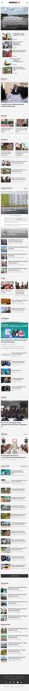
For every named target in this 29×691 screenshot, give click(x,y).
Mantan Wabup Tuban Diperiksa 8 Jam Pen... (19, 51)
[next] (26, 18)
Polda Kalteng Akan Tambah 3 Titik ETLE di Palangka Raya (18, 309)
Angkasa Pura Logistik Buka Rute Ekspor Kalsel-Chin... (17, 588)
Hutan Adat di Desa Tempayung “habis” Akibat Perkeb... (16, 657)
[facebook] (6, 682)
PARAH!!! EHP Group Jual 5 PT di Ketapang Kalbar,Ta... (13, 209)
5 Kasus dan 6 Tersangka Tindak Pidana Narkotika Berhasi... (21, 130)
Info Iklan (7, 678)
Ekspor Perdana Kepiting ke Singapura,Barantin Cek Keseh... (18, 540)
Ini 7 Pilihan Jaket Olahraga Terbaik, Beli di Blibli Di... (17, 379)
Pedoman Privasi (14, 680)
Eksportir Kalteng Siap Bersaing (6, 291)
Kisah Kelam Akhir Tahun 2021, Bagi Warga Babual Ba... (17, 636)
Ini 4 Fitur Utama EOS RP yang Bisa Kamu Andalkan (18, 387)
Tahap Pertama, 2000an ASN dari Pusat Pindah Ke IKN (12, 105)
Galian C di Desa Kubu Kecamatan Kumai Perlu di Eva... (17, 595)
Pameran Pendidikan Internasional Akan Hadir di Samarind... (19, 301)
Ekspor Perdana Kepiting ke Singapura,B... (17, 43)
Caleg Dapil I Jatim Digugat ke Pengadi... (19, 34)
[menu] (2, 2)
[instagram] (14, 682)
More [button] (25, 188)
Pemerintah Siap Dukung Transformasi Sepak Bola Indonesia (13, 456)
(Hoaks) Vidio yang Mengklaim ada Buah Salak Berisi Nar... (18, 566)
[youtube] (17, 682)
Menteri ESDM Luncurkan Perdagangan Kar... (18, 60)
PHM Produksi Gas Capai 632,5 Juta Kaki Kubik (18, 247)
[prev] (2, 18)
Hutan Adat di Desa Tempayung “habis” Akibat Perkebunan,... (18, 523)
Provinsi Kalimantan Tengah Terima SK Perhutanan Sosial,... (20, 292)
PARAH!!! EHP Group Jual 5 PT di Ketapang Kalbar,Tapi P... (19, 549)
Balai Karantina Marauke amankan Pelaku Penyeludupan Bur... (19, 162)
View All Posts (23, 466)
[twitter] (10, 682)
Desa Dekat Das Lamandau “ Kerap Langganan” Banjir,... (17, 643)
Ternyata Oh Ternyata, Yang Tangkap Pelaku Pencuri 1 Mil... (6, 153)
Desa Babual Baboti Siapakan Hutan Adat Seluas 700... (17, 629)
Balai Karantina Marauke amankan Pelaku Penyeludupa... (17, 609)
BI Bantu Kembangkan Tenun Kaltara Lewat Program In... (18, 262)
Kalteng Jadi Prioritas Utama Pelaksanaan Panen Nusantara (18, 178)
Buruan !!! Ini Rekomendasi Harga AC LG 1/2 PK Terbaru (19, 353)
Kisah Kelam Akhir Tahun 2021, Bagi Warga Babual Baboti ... (18, 498)
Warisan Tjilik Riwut (16, 370)
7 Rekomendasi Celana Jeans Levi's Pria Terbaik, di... (17, 602)
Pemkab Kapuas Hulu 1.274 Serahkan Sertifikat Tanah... (15, 240)
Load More (14, 576)
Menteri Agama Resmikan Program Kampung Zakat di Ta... (17, 269)
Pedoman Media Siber (17, 678)
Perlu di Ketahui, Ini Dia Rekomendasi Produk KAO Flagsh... (14, 341)
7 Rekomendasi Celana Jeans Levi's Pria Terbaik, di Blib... (18, 362)
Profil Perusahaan (10, 676)
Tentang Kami (20, 676)
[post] (14, 18)
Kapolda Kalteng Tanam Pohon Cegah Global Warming (18, 170)
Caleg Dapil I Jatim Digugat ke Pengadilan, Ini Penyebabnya (21, 153)
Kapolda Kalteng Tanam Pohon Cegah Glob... (19, 68)
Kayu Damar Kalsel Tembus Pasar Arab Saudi (17, 254)
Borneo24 (2, 133)
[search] (27, 2)
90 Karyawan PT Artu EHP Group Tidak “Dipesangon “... (13, 233)
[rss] (21, 682)
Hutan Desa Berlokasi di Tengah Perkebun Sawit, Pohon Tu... (18, 515)
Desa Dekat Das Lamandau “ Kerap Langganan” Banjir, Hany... (19, 506)
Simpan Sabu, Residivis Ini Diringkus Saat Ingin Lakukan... (7, 130)
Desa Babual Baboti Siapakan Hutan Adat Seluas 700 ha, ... (18, 489)
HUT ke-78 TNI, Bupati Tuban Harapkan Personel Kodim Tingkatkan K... (14, 424)
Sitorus (3, 28)
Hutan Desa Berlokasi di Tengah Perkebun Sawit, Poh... (16, 650)
